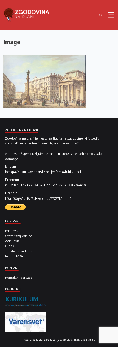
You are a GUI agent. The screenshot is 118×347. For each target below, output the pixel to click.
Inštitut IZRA (14, 256)
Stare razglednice (18, 236)
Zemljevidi (13, 241)
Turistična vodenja (18, 251)
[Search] (100, 15)
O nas (9, 246)
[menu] (111, 15)
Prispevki (11, 231)
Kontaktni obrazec (18, 277)
